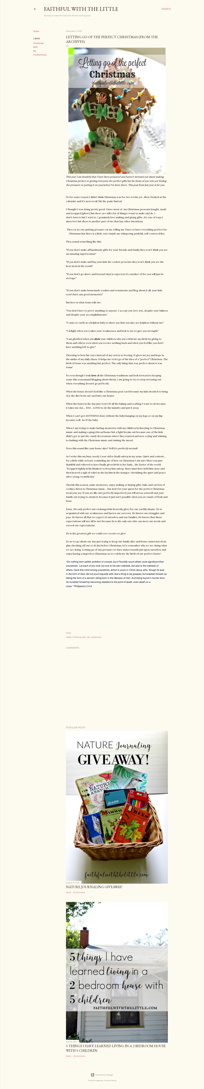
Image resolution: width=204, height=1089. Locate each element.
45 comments (79, 1056)
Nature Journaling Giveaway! (94, 887)
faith (35, 47)
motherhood (39, 55)
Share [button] (36, 31)
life (34, 51)
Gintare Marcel (110, 1080)
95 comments (79, 892)
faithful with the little (81, 8)
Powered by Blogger (104, 1075)
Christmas (38, 43)
